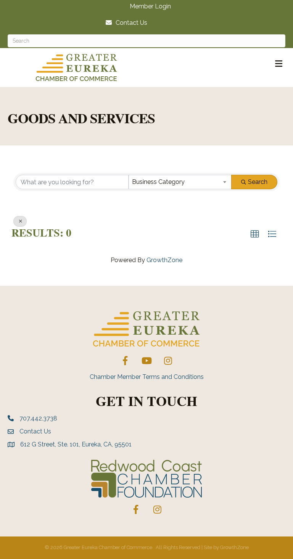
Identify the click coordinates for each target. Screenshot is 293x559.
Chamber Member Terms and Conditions (147, 376)
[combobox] (180, 182)
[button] (254, 234)
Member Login (150, 6)
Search (257, 181)
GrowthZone (164, 260)
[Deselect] (20, 221)
